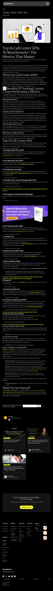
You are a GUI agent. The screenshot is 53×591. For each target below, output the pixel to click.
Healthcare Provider (5, 544)
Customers (6, 12)
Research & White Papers (21, 535)
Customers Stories (5, 561)
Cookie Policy (35, 579)
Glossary (20, 540)
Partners (28, 533)
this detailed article (33, 371)
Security (48, 579)
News (25, 12)
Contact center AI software (10, 390)
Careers (28, 528)
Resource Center (22, 526)
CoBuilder (12, 531)
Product (19, 12)
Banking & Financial (5, 541)
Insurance (5, 549)
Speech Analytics (36, 368)
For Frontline (5, 528)
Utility (4, 558)
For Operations (5, 531)
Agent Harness (14, 528)
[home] (9, 3)
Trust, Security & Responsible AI (14, 540)
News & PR (29, 535)
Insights (13, 12)
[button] (47, 3)
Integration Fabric (14, 537)
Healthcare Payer (6, 547)
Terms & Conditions (6, 579)
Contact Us (37, 530)
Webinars (20, 538)
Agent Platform (14, 526)
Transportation (5, 552)
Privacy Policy (21, 579)
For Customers (5, 526)
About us (29, 526)
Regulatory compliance (9, 349)
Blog (4, 9)
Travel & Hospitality (4, 555)
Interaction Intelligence (13, 534)
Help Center (37, 525)
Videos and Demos (21, 532)
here (36, 319)
